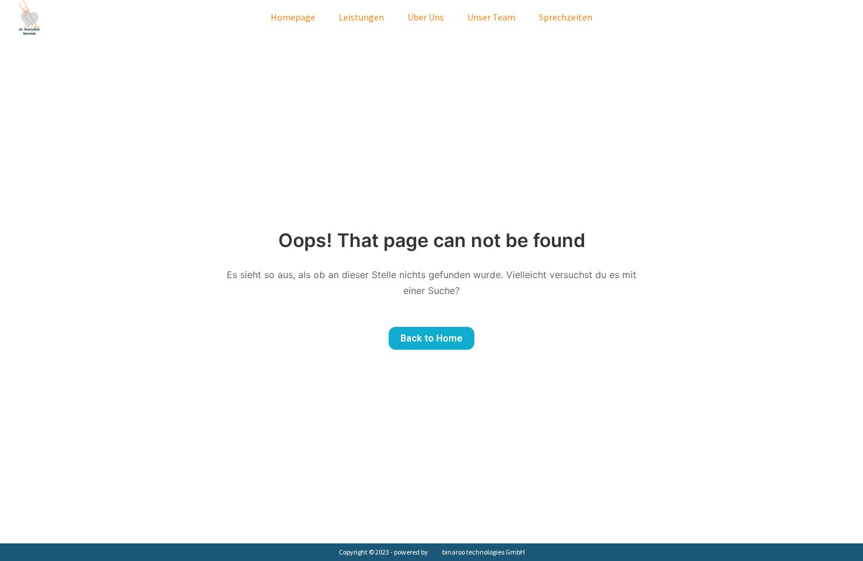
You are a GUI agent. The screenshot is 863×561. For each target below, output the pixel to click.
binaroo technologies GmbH (483, 552)
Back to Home (431, 338)
